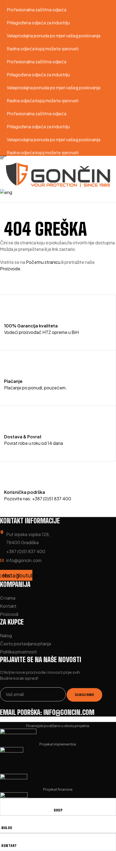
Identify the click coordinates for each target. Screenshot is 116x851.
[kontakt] (3, 840)
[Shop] (58, 804)
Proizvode (10, 268)
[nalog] (3, 822)
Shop (58, 810)
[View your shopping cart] (59, 199)
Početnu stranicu (43, 262)
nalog (6, 828)
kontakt (9, 845)
